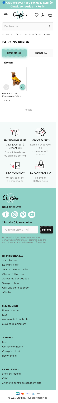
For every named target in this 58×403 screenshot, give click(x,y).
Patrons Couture (26, 34)
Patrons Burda (44, 34)
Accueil (5, 34)
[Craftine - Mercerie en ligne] (20, 15)
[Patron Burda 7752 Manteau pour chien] (14, 79)
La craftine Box (10, 265)
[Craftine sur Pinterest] (23, 214)
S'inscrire (46, 229)
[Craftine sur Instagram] (14, 214)
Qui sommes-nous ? (12, 346)
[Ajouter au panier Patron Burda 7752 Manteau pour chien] (22, 87)
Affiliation (7, 292)
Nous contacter (10, 310)
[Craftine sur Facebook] (5, 214)
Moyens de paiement (14, 323)
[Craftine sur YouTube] (31, 214)
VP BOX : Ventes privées (15, 269)
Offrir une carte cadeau (15, 287)
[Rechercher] (49, 26)
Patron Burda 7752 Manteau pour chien (11, 94)
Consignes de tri (11, 351)
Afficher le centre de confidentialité (21, 382)
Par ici (41, 6)
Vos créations (9, 260)
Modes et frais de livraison (16, 319)
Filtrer (12, 52)
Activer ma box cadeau (15, 278)
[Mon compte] (43, 15)
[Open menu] (5, 14)
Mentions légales (11, 373)
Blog (4, 342)
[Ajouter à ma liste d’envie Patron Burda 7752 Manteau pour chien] (6, 87)
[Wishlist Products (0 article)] (36, 15)
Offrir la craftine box (13, 274)
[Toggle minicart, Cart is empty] (50, 15)
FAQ (4, 314)
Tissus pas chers (10, 283)
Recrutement (9, 355)
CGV (5, 378)
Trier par (39, 52)
